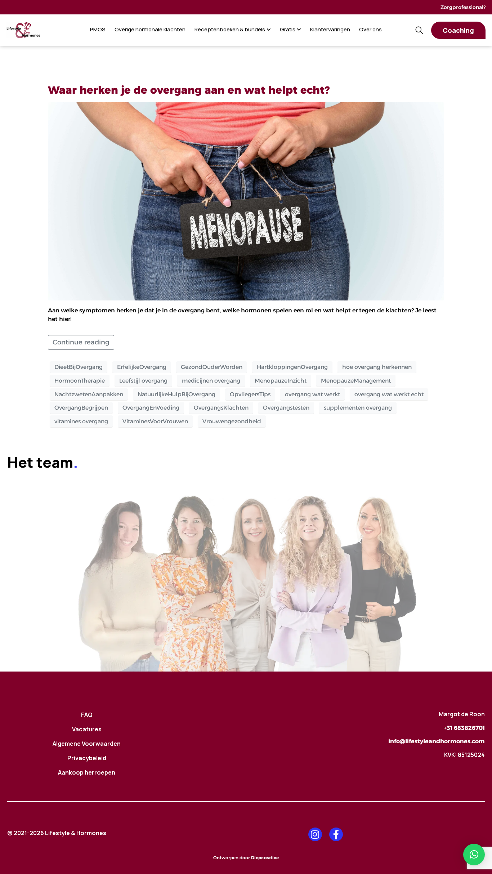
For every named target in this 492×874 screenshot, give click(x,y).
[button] (474, 854)
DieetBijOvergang (78, 367)
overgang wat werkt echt (389, 394)
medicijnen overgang (211, 380)
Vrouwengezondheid (231, 421)
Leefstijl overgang (143, 380)
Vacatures (87, 729)
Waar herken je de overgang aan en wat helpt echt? (189, 90)
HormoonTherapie (79, 380)
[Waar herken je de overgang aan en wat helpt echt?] (246, 200)
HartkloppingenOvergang (292, 367)
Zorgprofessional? (463, 7)
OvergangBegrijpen (81, 407)
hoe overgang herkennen (377, 367)
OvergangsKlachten (221, 407)
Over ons (370, 29)
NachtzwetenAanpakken (88, 394)
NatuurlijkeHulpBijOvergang (176, 394)
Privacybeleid (86, 758)
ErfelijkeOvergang (141, 367)
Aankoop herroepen (86, 772)
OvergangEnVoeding (150, 407)
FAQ (87, 715)
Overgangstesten (286, 407)
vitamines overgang (81, 421)
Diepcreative (265, 857)
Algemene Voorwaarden (87, 744)
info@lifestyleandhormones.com (436, 741)
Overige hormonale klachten (150, 29)
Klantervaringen (330, 29)
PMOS (98, 29)
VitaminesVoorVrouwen (155, 421)
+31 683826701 (464, 727)
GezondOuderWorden (211, 367)
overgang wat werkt (312, 394)
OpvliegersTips (250, 394)
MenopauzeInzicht (281, 380)
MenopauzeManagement (356, 380)
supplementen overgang (358, 407)
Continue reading (81, 342)
